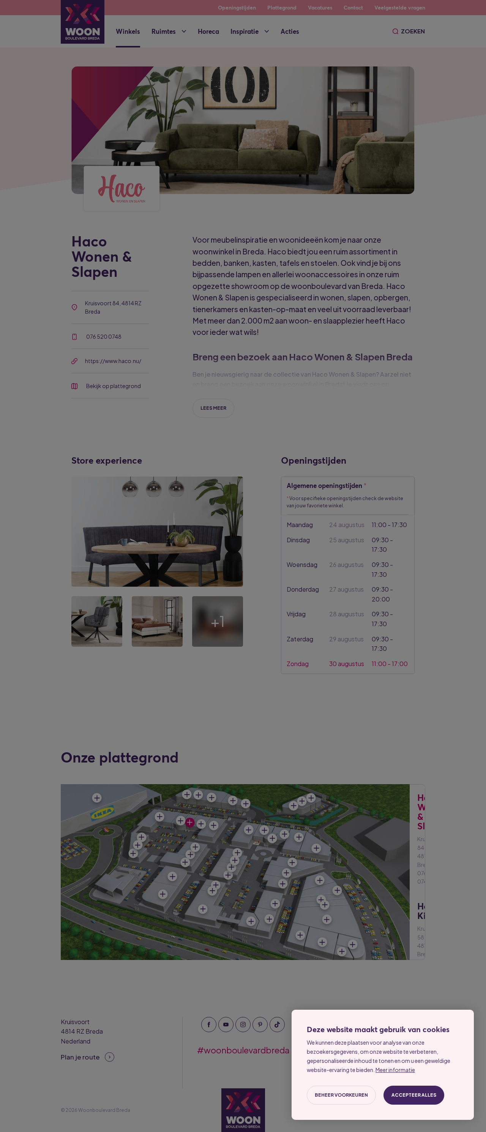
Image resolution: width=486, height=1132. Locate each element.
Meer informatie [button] (395, 1069)
